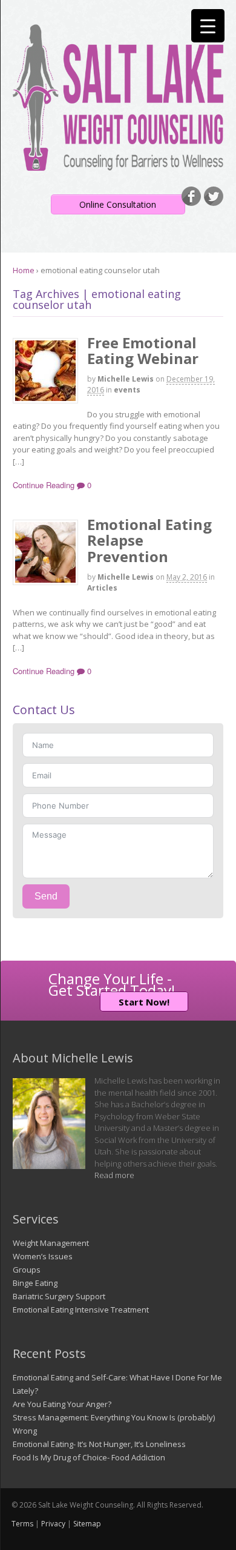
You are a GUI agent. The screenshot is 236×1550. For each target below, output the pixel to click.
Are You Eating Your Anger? (62, 1404)
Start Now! (144, 1002)
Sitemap (87, 1524)
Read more (114, 1175)
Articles (102, 588)
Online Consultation (117, 204)
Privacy (53, 1524)
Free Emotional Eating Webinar (142, 350)
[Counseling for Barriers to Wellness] (118, 164)
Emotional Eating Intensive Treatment (81, 1309)
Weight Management (51, 1242)
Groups (27, 1269)
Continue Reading (43, 485)
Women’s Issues (43, 1256)
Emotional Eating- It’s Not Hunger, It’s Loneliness (99, 1444)
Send (45, 896)
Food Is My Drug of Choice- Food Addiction (89, 1457)
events (127, 390)
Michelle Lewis (125, 379)
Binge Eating (35, 1282)
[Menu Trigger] (208, 25)
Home (23, 270)
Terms (22, 1524)
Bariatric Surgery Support (59, 1296)
